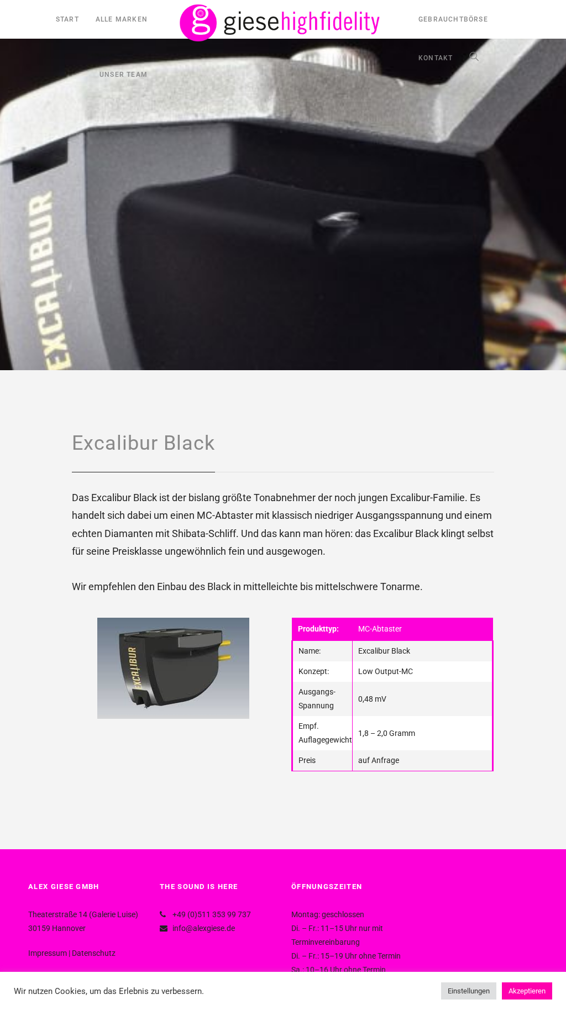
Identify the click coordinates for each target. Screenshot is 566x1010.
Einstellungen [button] (469, 991)
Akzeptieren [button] (527, 991)
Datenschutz (94, 953)
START (67, 19)
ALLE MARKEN (122, 19)
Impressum (47, 953)
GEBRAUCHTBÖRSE (453, 19)
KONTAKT (435, 58)
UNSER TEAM (123, 74)
